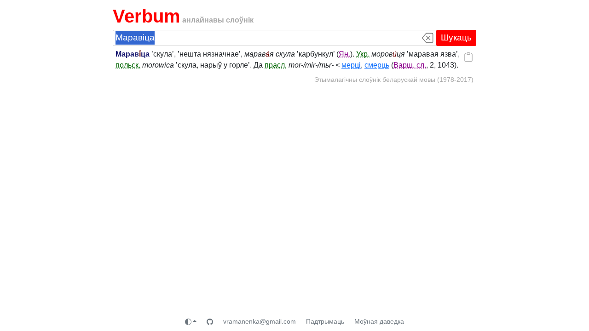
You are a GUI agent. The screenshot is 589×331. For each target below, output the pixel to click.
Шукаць (456, 37)
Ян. (344, 54)
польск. (127, 65)
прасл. (276, 65)
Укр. (363, 54)
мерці (351, 65)
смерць (376, 65)
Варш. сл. (409, 65)
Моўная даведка (379, 321)
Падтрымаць (325, 321)
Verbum (146, 16)
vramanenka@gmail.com (259, 321)
